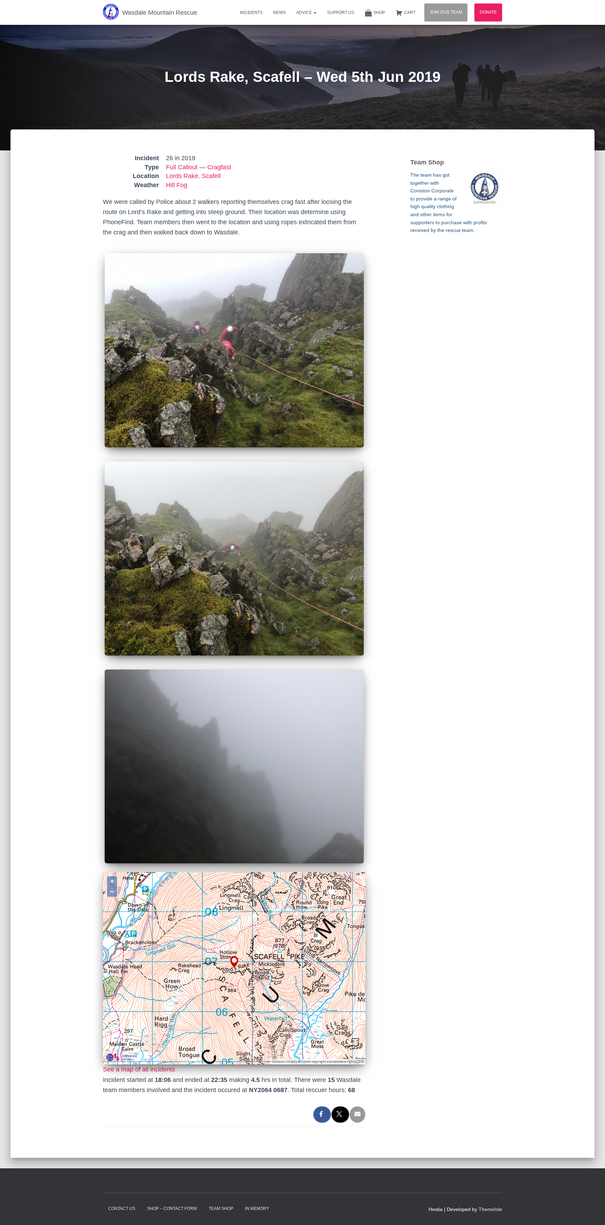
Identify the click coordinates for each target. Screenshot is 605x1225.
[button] (315, 12)
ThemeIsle (490, 1209)
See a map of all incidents (139, 1069)
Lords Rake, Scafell (193, 175)
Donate (488, 12)
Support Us (340, 12)
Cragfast (219, 167)
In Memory (257, 1208)
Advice (304, 12)
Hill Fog (176, 185)
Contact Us (121, 1208)
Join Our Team (446, 12)
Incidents (251, 12)
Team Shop (221, 1208)
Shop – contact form (172, 1208)
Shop (379, 12)
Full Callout (181, 167)
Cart (410, 12)
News (279, 12)
